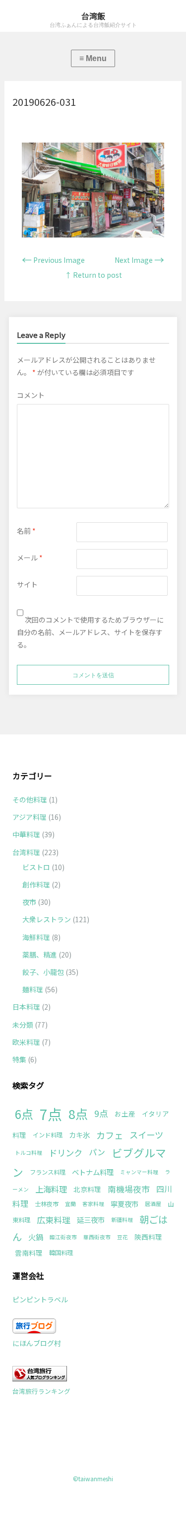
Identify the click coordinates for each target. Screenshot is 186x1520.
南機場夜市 (129, 1189)
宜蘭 (70, 1203)
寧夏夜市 (124, 1204)
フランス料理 (47, 1172)
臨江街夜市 (63, 1237)
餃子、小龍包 (43, 972)
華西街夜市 (97, 1237)
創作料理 (36, 884)
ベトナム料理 (93, 1172)
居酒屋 (153, 1203)
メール (30, 557)
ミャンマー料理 (139, 1172)
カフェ (109, 1134)
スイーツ (146, 1134)
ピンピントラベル (40, 1299)
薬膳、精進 (39, 955)
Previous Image (53, 260)
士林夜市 (47, 1204)
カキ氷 (79, 1134)
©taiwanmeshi (93, 1478)
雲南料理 (29, 1253)
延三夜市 (91, 1219)
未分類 (22, 1025)
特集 (19, 1059)
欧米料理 (26, 1042)
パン (97, 1152)
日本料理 (26, 1007)
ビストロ (36, 867)
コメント (31, 395)
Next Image (139, 260)
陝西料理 (148, 1237)
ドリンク (65, 1152)
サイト (27, 584)
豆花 (122, 1237)
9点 (101, 1113)
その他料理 (29, 799)
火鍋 (35, 1236)
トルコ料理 (28, 1152)
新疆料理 (122, 1219)
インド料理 (47, 1134)
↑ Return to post (93, 275)
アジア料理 (29, 817)
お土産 (125, 1114)
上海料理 (51, 1189)
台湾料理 (26, 852)
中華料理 (26, 834)
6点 (24, 1113)
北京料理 (87, 1189)
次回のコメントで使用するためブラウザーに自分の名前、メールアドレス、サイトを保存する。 (90, 632)
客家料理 (93, 1203)
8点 (78, 1113)
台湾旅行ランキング (41, 1391)
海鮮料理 (36, 937)
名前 (26, 531)
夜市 (29, 902)
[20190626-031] (93, 235)
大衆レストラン (46, 919)
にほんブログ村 (36, 1343)
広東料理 (53, 1219)
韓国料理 (61, 1252)
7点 (51, 1113)
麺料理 (32, 989)
